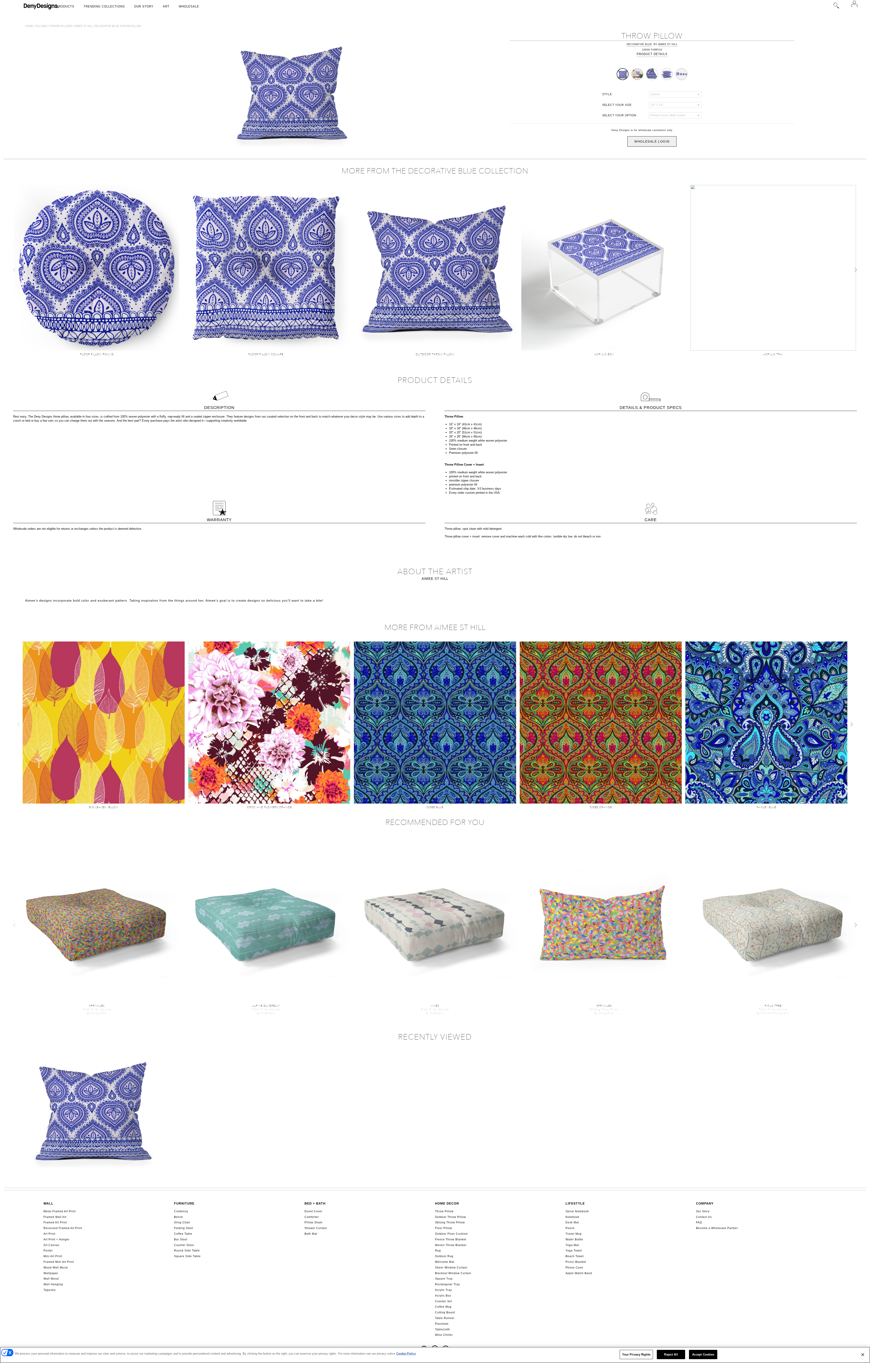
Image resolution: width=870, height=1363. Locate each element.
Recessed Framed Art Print (63, 1228)
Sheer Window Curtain (451, 1267)
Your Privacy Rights (636, 1354)
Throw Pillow (444, 1211)
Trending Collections (104, 6)
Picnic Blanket (576, 1261)
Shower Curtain (315, 1228)
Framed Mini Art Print (59, 1261)
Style (607, 94)
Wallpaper (51, 1273)
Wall (48, 1203)
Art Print (49, 1233)
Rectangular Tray (447, 1284)
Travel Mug (574, 1233)
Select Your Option (619, 115)
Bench (178, 1217)
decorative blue (639, 44)
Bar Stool (180, 1239)
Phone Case (574, 1267)
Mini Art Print (53, 1256)
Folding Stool (183, 1228)
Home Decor (447, 1203)
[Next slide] (855, 269)
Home (29, 26)
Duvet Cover (313, 1211)
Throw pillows (60, 26)
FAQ (699, 1222)
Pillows (41, 26)
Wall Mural (51, 1278)
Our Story (144, 6)
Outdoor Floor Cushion (451, 1233)
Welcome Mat (444, 1261)
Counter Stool (184, 1245)
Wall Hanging (53, 1284)
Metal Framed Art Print (60, 1211)
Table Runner (444, 1318)
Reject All (671, 1354)
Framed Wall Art (55, 1217)
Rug (438, 1250)
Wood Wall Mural (56, 1267)
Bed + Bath (315, 1203)
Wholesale (189, 6)
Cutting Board (445, 1312)
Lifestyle (575, 1203)
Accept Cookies (703, 1354)
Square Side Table (187, 1256)
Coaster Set (443, 1301)
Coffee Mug (443, 1306)
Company (704, 1203)
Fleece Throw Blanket (450, 1239)
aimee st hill (668, 44)
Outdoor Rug (444, 1256)
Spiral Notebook (577, 1211)
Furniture (184, 1203)
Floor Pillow (443, 1228)
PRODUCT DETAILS (652, 54)
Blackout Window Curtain (453, 1273)
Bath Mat (310, 1233)
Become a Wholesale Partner (717, 1228)
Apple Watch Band (579, 1273)
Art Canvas (51, 1245)
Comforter (311, 1217)
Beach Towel (575, 1256)
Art (166, 6)
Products (65, 6)
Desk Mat (572, 1222)
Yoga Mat (572, 1245)
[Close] (863, 1355)
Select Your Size (617, 105)
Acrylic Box (443, 1295)
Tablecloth (442, 1329)
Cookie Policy (406, 1353)
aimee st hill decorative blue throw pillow (107, 26)
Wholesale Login (651, 141)
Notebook (572, 1217)
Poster (48, 1250)
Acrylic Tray (443, 1290)
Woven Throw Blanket (450, 1245)
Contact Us (704, 1217)
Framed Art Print (55, 1222)
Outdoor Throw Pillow (450, 1217)
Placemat (441, 1323)
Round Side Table (187, 1250)
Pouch (570, 1228)
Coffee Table (183, 1233)
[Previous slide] (14, 269)
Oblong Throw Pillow (450, 1222)
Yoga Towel (574, 1250)
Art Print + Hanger (57, 1239)
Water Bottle (574, 1239)
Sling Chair (182, 1222)
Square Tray (444, 1278)
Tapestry (50, 1290)
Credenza (181, 1211)
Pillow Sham (313, 1222)
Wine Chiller (444, 1334)
